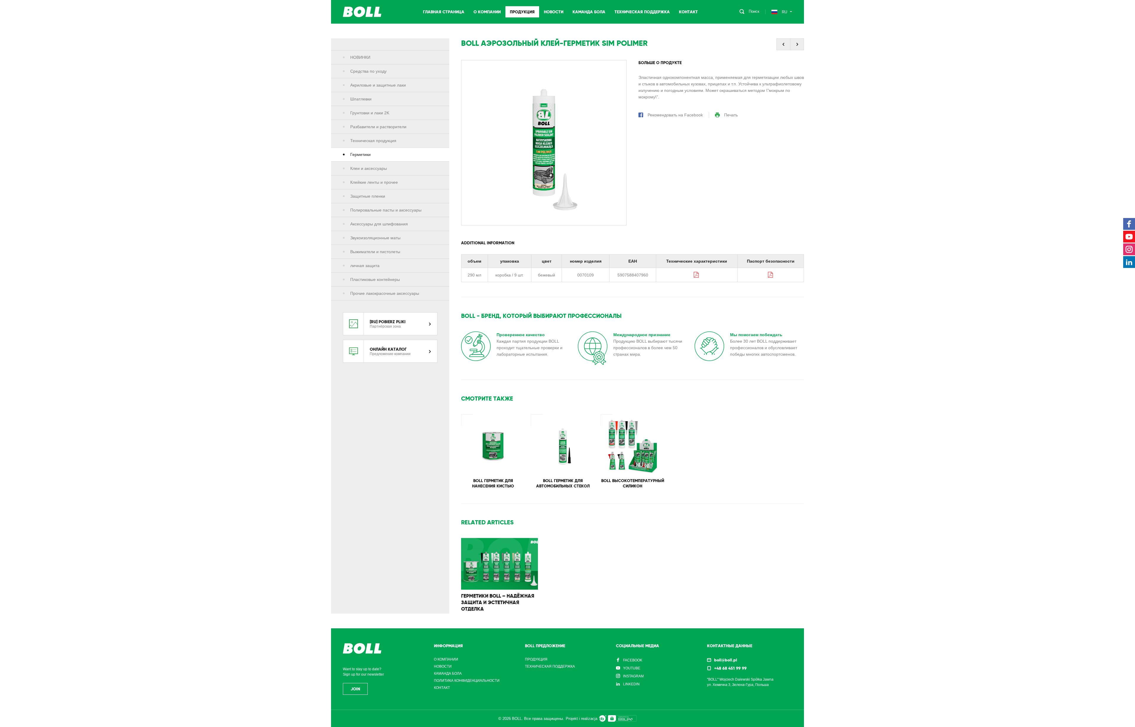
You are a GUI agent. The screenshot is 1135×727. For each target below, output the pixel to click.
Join (355, 689)
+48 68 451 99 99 (730, 668)
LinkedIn (631, 684)
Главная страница (443, 11)
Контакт (688, 11)
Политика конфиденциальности (467, 681)
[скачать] (697, 274)
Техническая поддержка (642, 11)
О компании (487, 11)
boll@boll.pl (725, 660)
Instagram (633, 676)
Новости (553, 11)
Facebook (632, 660)
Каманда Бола (589, 11)
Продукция (522, 11)
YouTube (631, 668)
